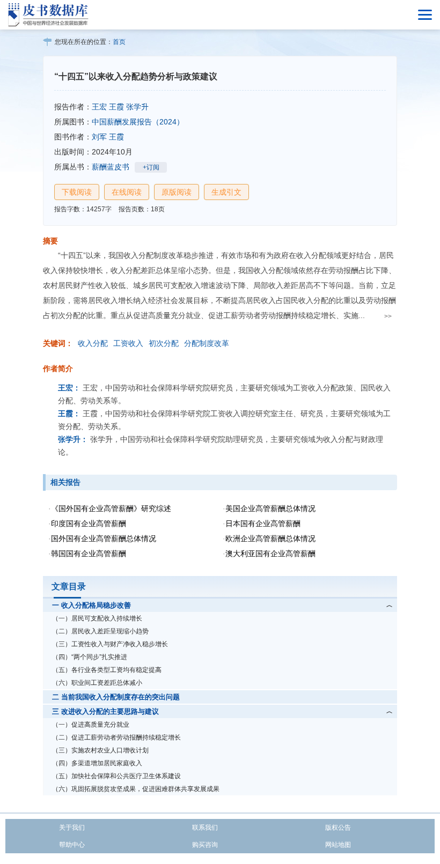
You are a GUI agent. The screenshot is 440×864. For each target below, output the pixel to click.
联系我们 (205, 827)
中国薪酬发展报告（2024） (138, 121)
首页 (119, 42)
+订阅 (151, 167)
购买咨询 (205, 844)
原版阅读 (177, 192)
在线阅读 (127, 192)
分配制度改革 (206, 343)
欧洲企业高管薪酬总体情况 (270, 538)
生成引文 (226, 192)
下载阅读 (77, 192)
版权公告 (338, 827)
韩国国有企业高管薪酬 (88, 553)
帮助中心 (72, 844)
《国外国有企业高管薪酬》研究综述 (111, 508)
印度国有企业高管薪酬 (88, 523)
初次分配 (164, 343)
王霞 (116, 106)
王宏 (99, 106)
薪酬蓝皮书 (110, 167)
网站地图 (338, 844)
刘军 (99, 136)
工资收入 (128, 343)
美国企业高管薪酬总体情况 (270, 508)
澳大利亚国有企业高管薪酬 (270, 553)
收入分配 (93, 343)
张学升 (137, 106)
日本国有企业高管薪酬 (262, 523)
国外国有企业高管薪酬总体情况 (103, 538)
